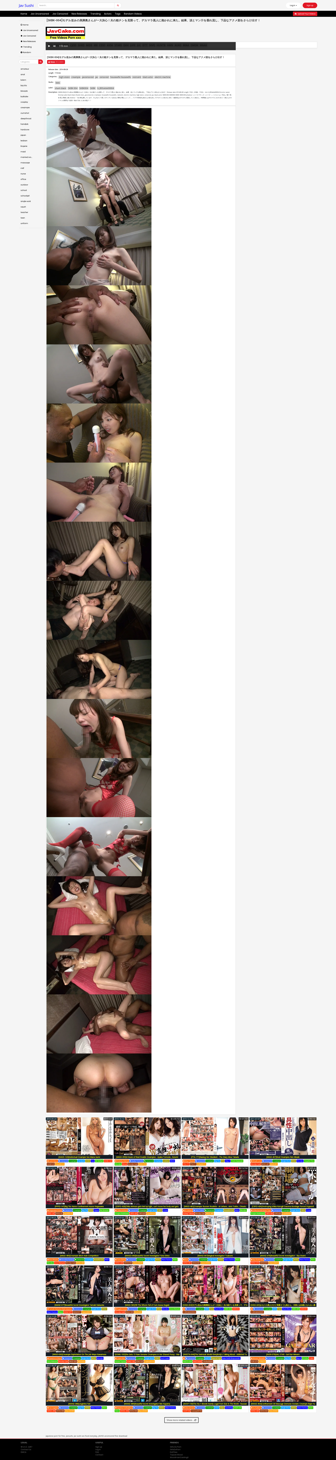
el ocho (305, 1358)
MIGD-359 (142, 1164)
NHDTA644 (197, 1361)
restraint (136, 77)
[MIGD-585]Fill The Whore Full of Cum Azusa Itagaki (147, 1305)
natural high (216, 1358)
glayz (222, 1408)
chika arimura (122, 1210)
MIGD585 (138, 1312)
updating (228, 1408)
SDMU (157, 1358)
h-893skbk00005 (257, 1312)
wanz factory (167, 1259)
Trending (95, 13)
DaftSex (173, 1452)
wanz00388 (69, 1411)
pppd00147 (68, 1213)
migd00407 (283, 1164)
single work (286, 1161)
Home (23, 13)
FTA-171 (186, 1164)
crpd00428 (151, 1213)
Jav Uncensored (40, 13)
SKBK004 (83, 88)
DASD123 (50, 1164)
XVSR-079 (254, 1361)
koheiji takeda (188, 1213)
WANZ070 (264, 1263)
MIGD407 (273, 1164)
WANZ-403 (255, 1411)
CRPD (160, 1210)
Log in (98, 1449)
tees (58, 82)
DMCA (23, 1452)
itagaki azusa (122, 1309)
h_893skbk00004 (105, 88)
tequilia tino (309, 1161)
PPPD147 (59, 1213)
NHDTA (207, 1358)
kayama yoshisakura (124, 1408)
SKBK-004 (227, 1309)
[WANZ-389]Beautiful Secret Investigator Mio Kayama (147, 1403)
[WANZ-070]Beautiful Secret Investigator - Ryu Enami (283, 1255)
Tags (117, 13)
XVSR (293, 1358)
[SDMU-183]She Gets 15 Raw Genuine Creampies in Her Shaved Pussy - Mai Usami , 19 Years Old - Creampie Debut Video (147, 1355)
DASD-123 (108, 1161)
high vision (64, 77)
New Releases (79, 13)
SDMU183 (139, 1361)
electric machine (162, 77)
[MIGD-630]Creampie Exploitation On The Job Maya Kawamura (79, 1354)
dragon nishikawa (122, 1213)
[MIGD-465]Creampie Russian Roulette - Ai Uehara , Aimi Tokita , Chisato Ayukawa (215, 1208)
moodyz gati (132, 1164)
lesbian (166, 1161)
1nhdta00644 (208, 1361)
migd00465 (227, 1213)
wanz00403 (273, 1411)
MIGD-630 (73, 1361)
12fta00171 (201, 1164)
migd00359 (160, 1164)
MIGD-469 (80, 1263)
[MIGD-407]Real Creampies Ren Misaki (282, 1157)
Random (27, 52)
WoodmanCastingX (179, 1457)
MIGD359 (150, 1164)
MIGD (172, 1161)
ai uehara (188, 1210)
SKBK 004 (72, 88)
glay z (227, 1161)
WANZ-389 (124, 1411)
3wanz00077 (86, 1312)
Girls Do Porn (175, 1447)
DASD (88, 1161)
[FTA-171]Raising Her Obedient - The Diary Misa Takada (215, 1157)
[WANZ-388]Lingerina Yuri (79, 1403)
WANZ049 (128, 1263)
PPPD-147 (50, 1213)
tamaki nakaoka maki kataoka (60, 1309)
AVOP (217, 1408)
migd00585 (147, 1312)
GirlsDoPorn (175, 1449)
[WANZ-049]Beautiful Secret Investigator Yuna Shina (147, 1255)
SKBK (92, 88)
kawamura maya (55, 1358)
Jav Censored (60, 13)
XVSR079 (262, 1361)
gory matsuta (60, 1263)
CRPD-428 (133, 1213)
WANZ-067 (187, 1263)
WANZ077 (77, 1312)
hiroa (124, 1164)
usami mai (121, 1358)
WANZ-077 (68, 1312)
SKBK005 (304, 1309)
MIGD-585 (129, 1312)
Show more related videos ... (180, 1420)
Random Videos (133, 13)
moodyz (118, 1164)
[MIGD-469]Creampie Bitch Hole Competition (79, 1255)
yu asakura (256, 1408)
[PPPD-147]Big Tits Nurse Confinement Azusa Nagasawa (79, 1206)
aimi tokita (199, 1210)
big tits (217, 1161)
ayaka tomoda (137, 1161)
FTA (222, 1161)
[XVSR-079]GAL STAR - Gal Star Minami (283, 1354)
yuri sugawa (53, 1408)
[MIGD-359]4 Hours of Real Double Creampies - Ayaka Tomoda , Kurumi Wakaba (147, 1158)
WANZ (158, 1259)
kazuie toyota (120, 1361)
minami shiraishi (258, 1358)
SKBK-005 (295, 1309)
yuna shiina (121, 1259)
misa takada (189, 1161)
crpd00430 (287, 1213)
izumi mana (53, 1161)
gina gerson (189, 1408)
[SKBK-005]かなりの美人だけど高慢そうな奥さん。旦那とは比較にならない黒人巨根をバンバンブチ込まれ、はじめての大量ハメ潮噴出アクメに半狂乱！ (283, 1306)
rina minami (53, 1259)
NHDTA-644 (187, 1361)
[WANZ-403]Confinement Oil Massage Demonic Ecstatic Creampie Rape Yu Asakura (283, 1405)
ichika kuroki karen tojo (261, 1210)
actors (107, 13)
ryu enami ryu (257, 1259)
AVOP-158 (237, 1408)
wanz (175, 1259)
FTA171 (193, 1164)
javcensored (88, 77)
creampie (75, 77)
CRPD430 (277, 1213)
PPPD (91, 1210)
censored (104, 77)
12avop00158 (196, 1411)
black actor (148, 77)
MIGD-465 (209, 1213)
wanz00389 (143, 1411)
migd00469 (97, 1263)
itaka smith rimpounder (231, 1358)
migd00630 (90, 1361)
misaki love (256, 1161)
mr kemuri (99, 1161)
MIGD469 (88, 1263)
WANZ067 (196, 1263)
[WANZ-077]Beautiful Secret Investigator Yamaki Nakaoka (79, 1305)
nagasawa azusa (55, 1210)
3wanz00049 (138, 1263)
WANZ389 (133, 1411)
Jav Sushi (26, 5)
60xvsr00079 (271, 1361)
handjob (81, 1161)
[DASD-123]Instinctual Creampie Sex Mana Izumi (79, 1157)
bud (186, 1259)
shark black (60, 88)
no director (104, 1210)
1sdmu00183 (149, 1361)
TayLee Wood (176, 1454)
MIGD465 (218, 1213)
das (92, 1161)
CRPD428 (142, 1213)
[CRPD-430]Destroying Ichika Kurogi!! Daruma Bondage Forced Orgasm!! (283, 1206)
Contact (99, 1454)
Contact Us (26, 1449)
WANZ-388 (51, 1411)
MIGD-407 (265, 1164)
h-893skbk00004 (189, 1312)
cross (165, 1210)
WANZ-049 (119, 1263)
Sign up (310, 5)
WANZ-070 (255, 1263)
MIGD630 (81, 1361)
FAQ (97, 1452)
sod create (165, 1358)
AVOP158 (186, 1411)
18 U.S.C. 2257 (26, 1447)
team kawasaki (237, 1161)
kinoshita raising (67, 1259)
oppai (96, 1210)
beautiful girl (229, 1210)
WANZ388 (60, 1411)
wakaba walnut (122, 1161)
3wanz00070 (273, 1263)
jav (96, 77)
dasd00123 (60, 1164)
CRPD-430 (269, 1213)
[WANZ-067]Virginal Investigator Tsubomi (215, 1255)
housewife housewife (120, 77)
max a (299, 1358)
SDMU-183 (131, 1361)
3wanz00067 (206, 1263)
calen (311, 1358)
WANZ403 (264, 1411)
